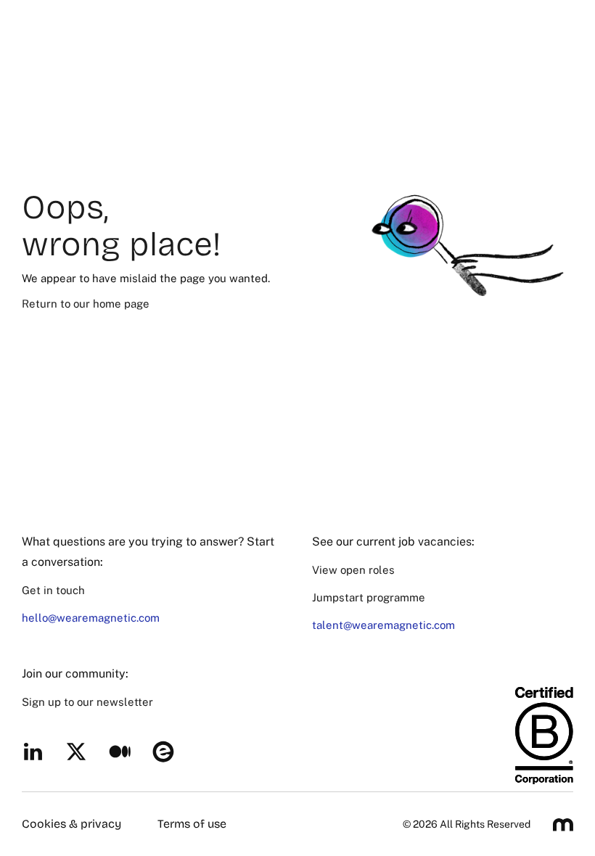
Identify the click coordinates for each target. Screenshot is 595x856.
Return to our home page (85, 303)
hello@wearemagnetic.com (91, 618)
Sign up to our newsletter (87, 702)
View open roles (353, 570)
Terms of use (191, 824)
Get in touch (53, 590)
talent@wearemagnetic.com (383, 625)
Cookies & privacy (71, 824)
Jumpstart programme (368, 597)
